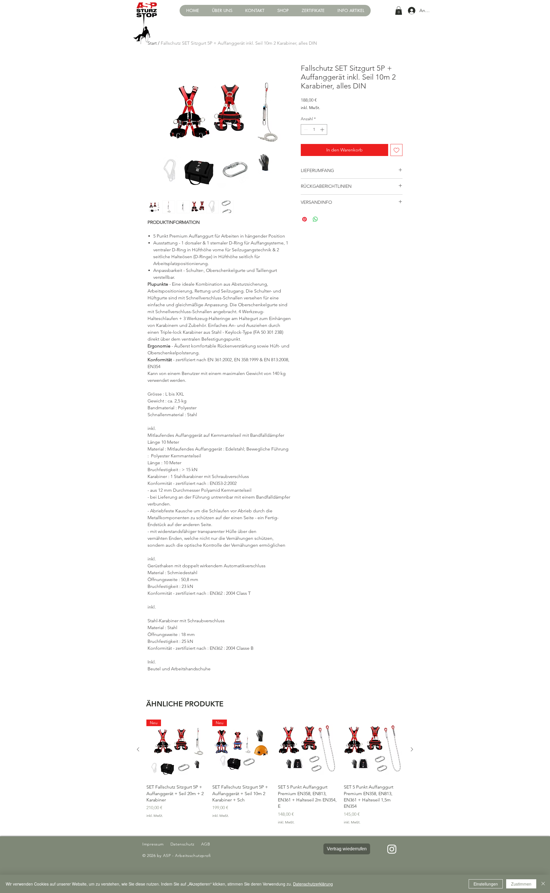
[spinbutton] (314, 130)
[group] (275, 772)
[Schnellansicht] (308, 750)
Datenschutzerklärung (313, 884)
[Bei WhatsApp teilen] (315, 219)
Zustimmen (521, 884)
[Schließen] (543, 883)
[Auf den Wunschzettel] (396, 150)
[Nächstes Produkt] (411, 749)
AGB (205, 844)
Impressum (153, 844)
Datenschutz (183, 844)
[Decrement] (305, 130)
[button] (283, 10)
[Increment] (322, 130)
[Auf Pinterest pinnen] (304, 219)
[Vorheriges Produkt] (138, 749)
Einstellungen (486, 884)
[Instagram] (392, 849)
